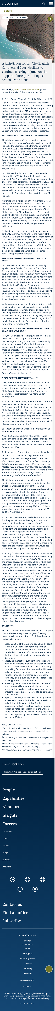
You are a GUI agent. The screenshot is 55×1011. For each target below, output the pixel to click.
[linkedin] (12, 879)
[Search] (44, 4)
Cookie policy (27, 969)
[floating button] (49, 969)
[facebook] (20, 889)
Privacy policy (27, 954)
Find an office (15, 912)
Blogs (5, 852)
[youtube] (35, 889)
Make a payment (26, 980)
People (8, 789)
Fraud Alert (27, 974)
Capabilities (13, 798)
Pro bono (6, 866)
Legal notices (27, 964)
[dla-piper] (10, 3)
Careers (9, 823)
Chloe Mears (33, 89)
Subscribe (11, 920)
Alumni (6, 859)
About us (10, 806)
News (5, 838)
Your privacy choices (27, 959)
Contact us (12, 904)
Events (5, 845)
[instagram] (42, 879)
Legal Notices (46, 997)
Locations (7, 831)
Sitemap (26, 986)
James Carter (20, 89)
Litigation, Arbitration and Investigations (22, 772)
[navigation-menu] (51, 4)
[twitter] (27, 879)
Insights (8, 11)
